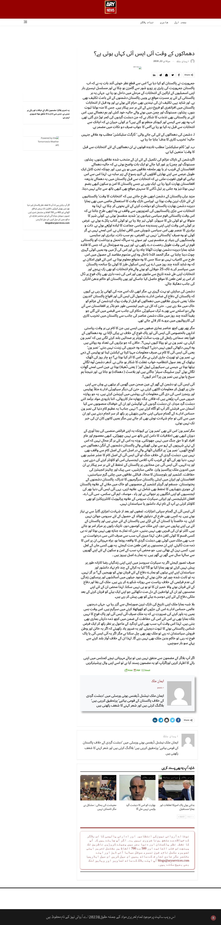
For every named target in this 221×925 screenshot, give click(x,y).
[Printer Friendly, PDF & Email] (137, 670)
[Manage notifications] (213, 917)
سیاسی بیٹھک (170, 777)
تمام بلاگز (147, 22)
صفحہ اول (180, 22)
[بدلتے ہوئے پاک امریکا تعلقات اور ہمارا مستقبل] (176, 787)
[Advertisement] (110, 36)
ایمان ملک (157, 681)
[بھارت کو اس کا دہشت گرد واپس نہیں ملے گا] (137, 787)
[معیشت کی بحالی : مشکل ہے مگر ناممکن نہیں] (98, 787)
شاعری (164, 22)
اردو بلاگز (187, 777)
